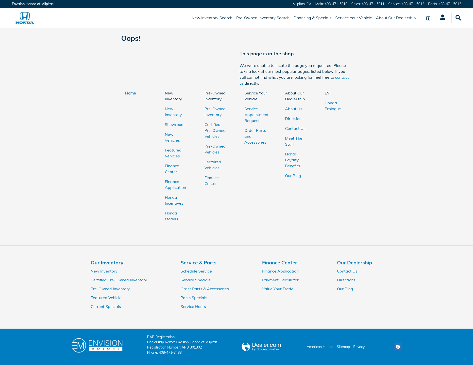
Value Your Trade (277, 288)
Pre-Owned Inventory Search (262, 17)
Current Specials (106, 306)
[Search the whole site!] (458, 18)
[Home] (25, 18)
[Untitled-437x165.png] (97, 345)
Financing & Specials (312, 17)
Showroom (175, 124)
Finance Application (280, 271)
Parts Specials (194, 297)
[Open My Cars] (441, 18)
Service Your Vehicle (353, 17)
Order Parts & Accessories (205, 288)
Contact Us (295, 128)
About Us (293, 108)
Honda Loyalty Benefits (292, 160)
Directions (294, 118)
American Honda (320, 347)
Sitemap (343, 347)
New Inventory (104, 271)
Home (130, 93)
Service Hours (193, 306)
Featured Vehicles (107, 297)
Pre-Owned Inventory (110, 288)
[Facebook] (398, 346)
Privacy (359, 347)
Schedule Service (196, 271)
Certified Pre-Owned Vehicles (215, 130)
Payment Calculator (280, 279)
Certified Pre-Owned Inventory (119, 279)
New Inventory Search (212, 17)
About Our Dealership (396, 17)
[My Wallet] (428, 18)
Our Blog (293, 175)
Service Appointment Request (256, 114)
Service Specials (196, 279)
